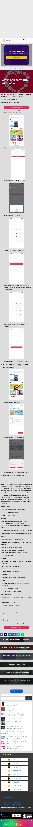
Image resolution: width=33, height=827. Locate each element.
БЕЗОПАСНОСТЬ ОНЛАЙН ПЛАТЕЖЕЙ (14, 802)
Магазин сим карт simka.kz (11, 794)
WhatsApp (10, 824)
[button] (12, 68)
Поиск (3, 695)
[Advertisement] (16, 17)
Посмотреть (16, 57)
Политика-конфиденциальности (13, 804)
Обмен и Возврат (9, 797)
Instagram (24, 824)
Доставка (6, 796)
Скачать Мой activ (16, 107)
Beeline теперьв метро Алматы (16, 718)
